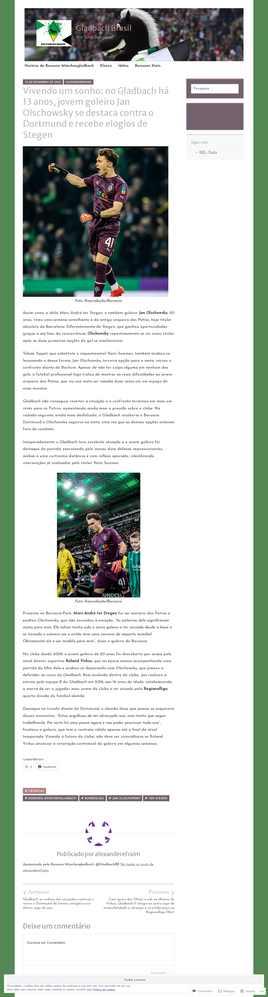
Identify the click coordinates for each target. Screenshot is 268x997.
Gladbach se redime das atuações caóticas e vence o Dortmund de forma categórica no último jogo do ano (58, 899)
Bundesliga (94, 798)
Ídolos (123, 66)
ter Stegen (158, 798)
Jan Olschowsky (126, 798)
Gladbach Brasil (103, 28)
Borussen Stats (148, 66)
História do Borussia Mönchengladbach (59, 66)
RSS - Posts (208, 152)
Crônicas (36, 791)
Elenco (106, 66)
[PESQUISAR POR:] (215, 89)
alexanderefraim (78, 82)
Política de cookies (104, 989)
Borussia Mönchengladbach (52, 798)
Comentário (158, 973)
